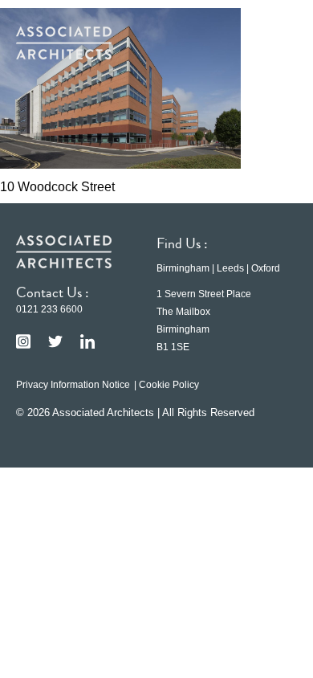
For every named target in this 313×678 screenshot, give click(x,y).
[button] (273, 42)
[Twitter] (55, 341)
